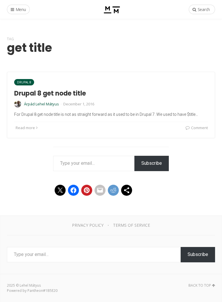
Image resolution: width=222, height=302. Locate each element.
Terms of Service (131, 225)
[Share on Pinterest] (86, 190)
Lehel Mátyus (30, 285)
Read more (25, 127)
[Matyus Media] (111, 9)
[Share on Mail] (100, 190)
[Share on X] (60, 190)
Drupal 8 (24, 82)
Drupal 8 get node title (50, 93)
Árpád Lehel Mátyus (41, 104)
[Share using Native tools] (126, 190)
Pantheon (35, 290)
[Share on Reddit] (113, 190)
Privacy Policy (87, 225)
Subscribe (151, 163)
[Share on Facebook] (73, 190)
